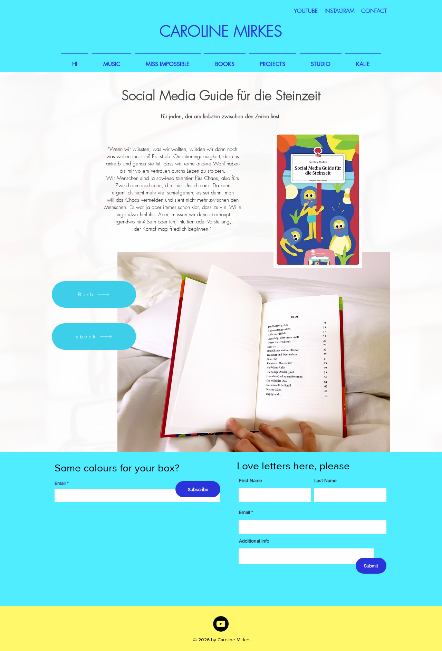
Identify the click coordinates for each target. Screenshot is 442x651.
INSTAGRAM (340, 11)
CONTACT (374, 11)
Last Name (325, 480)
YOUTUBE (306, 11)
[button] (111, 61)
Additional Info (254, 540)
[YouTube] (221, 624)
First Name (250, 480)
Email (60, 483)
